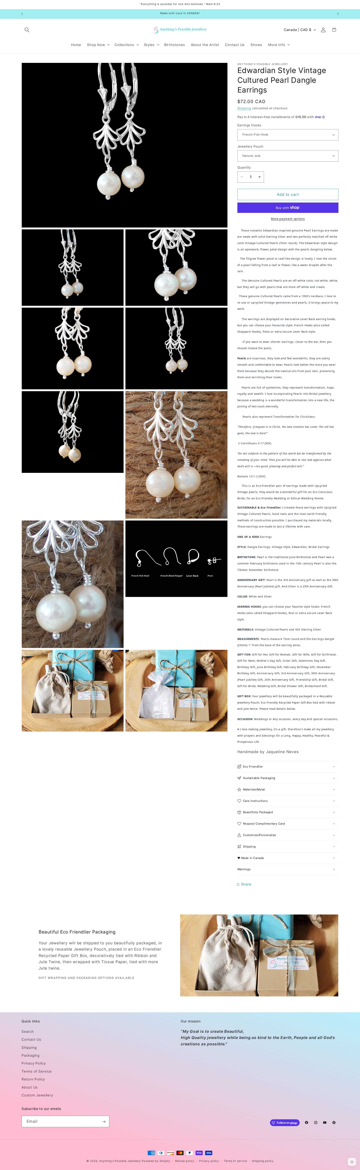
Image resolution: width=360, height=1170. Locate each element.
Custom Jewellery (37, 1095)
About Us (30, 1087)
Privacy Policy (34, 1063)
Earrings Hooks (249, 125)
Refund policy (184, 1160)
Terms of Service (37, 1071)
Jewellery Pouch (250, 146)
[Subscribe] (103, 1121)
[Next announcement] (338, 13)
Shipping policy (263, 1160)
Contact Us (31, 1039)
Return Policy (33, 1079)
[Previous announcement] (22, 13)
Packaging (31, 1055)
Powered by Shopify (156, 1160)
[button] (27, 29)
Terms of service (235, 1160)
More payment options (288, 219)
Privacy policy (209, 1160)
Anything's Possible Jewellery (120, 1160)
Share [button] (246, 884)
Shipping (244, 108)
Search (28, 1031)
